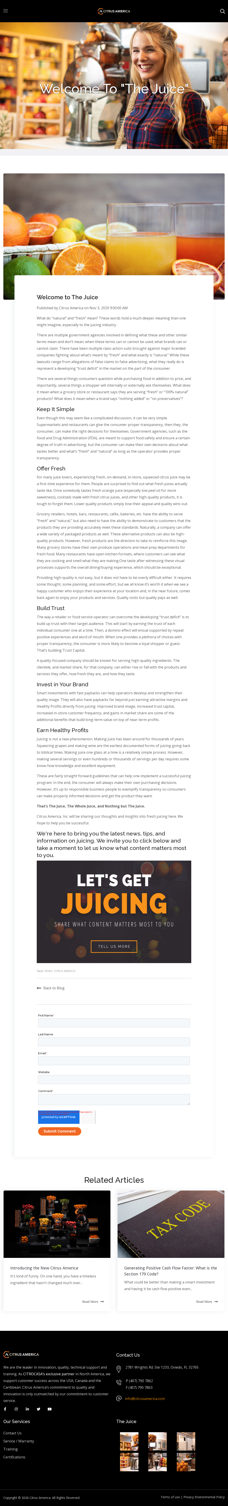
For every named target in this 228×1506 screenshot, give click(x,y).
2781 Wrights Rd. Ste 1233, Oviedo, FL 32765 (162, 1367)
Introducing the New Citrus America (44, 1268)
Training (10, 1449)
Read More (90, 1301)
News (48, 971)
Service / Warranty (18, 1441)
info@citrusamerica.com (145, 1398)
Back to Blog (54, 988)
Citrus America (71, 307)
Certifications (14, 1457)
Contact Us (12, 1433)
